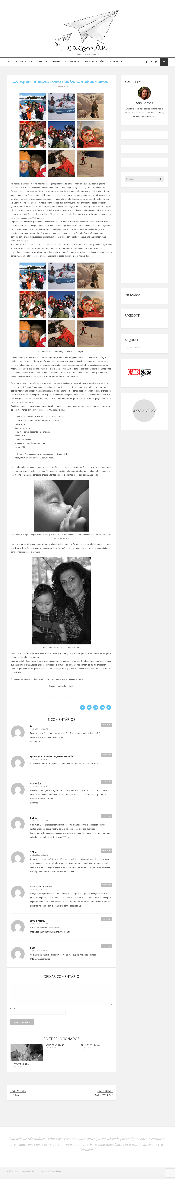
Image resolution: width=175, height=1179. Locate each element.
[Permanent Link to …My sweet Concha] (27, 1060)
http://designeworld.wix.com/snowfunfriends (50, 931)
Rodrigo (26, 661)
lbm (32, 947)
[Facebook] (146, 62)
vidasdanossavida (41, 886)
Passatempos (72, 61)
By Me (36, 383)
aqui (62, 410)
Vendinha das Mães (94, 61)
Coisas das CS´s (24, 61)
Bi (31, 726)
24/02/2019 (86, 1048)
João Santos (37, 920)
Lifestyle (42, 61)
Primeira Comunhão (90, 1045)
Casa (9, 61)
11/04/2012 (16, 1066)
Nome (12, 1008)
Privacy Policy (55, 1171)
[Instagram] (156, 62)
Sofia (33, 817)
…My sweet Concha (20, 1064)
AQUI (71, 686)
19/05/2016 (51, 1048)
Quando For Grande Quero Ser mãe (51, 756)
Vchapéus (36, 783)
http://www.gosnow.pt (40, 959)
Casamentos (115, 61)
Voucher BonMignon (55, 1045)
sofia (33, 852)
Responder (106, 725)
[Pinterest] (151, 62)
